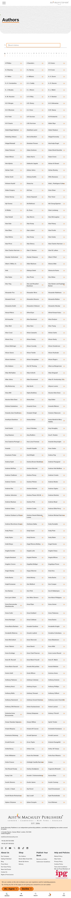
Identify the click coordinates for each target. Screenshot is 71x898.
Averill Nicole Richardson (13, 795)
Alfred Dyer (30, 312)
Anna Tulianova (53, 613)
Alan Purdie (52, 230)
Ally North (30, 386)
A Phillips (8, 63)
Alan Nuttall (9, 217)
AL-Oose (29, 210)
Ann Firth (30, 591)
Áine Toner (51, 197)
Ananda (7, 448)
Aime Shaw (52, 190)
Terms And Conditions (60, 866)
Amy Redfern (31, 435)
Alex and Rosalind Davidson (32, 285)
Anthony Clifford (53, 693)
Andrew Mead (52, 502)
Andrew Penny (31, 475)
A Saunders (30, 63)
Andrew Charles (10, 482)
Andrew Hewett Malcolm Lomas (35, 516)
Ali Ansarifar (9, 319)
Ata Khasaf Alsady (11, 769)
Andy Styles (9, 537)
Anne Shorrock (32, 640)
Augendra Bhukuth (54, 769)
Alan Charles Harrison (55, 243)
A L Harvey (30, 70)
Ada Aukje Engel (53, 143)
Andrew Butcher (53, 495)
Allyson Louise (53, 386)
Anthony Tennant (32, 693)
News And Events (6, 869)
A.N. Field (8, 116)
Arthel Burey (9, 749)
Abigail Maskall (10, 143)
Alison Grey (9, 339)
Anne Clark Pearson (33, 653)
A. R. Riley (30, 96)
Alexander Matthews (54, 292)
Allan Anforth (31, 373)
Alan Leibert (31, 230)
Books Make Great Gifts (25, 859)
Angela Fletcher (32, 557)
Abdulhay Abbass (11, 136)
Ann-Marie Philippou (55, 597)
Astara (50, 762)
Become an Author (42, 859)
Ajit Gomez (8, 203)
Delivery (21, 864)
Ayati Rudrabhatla (54, 795)
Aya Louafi (30, 795)
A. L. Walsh (51, 90)
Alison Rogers (53, 359)
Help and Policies (62, 853)
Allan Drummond (32, 379)
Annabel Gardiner (32, 626)
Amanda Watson (53, 406)
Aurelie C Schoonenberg (35, 775)
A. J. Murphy (9, 90)
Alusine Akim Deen (54, 393)
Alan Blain (8, 230)
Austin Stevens (10, 782)
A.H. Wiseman (9, 110)
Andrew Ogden (53, 488)
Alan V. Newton (32, 250)
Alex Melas (51, 277)
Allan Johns (9, 379)
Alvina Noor (30, 399)
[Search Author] (5, 45)
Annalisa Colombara (54, 633)
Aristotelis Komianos (55, 729)
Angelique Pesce (53, 564)
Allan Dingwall (53, 373)
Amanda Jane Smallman (13, 413)
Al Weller (8, 210)
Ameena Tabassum (54, 413)
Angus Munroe (31, 571)
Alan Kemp (30, 223)
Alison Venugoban (33, 359)
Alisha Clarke (52, 332)
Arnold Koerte (9, 742)
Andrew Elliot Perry (54, 508)
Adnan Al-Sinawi (53, 163)
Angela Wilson (53, 557)
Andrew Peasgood (54, 462)
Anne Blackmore (53, 640)
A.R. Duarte (9, 123)
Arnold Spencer (32, 735)
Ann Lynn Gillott (10, 597)
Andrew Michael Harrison (56, 515)
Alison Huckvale (53, 352)
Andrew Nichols (32, 488)
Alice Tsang (52, 326)
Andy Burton (31, 537)
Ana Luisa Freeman (33, 441)
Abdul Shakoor (53, 130)
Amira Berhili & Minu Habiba (55, 420)
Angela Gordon (10, 551)
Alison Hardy (52, 339)
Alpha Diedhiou (32, 393)
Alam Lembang (53, 210)
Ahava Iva (30, 183)
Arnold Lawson (53, 735)
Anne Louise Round (54, 653)
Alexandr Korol (10, 299)
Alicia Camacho (32, 332)
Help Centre (57, 859)
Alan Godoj (52, 237)
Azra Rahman (52, 802)
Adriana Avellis (31, 177)
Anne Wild (51, 646)
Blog (2, 861)
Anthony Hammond (11, 700)
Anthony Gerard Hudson (35, 700)
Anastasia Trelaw (10, 455)
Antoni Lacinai (53, 706)
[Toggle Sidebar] (4, 3)
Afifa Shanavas (53, 177)
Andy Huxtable (53, 524)
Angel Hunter (52, 544)
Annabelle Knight (53, 626)
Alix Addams (9, 366)
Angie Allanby (9, 571)
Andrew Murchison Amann (13, 524)
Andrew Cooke (31, 508)
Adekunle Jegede (32, 163)
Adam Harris (31, 157)
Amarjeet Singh (32, 413)
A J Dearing (9, 70)
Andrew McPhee (10, 468)
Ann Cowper (52, 584)
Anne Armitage (10, 653)
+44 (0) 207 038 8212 (7, 843)
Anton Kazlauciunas (33, 706)
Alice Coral (8, 332)
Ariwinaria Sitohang (11, 735)
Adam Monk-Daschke (55, 150)
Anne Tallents (9, 646)
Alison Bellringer (10, 346)
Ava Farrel (30, 789)
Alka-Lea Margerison (55, 366)
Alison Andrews (10, 359)
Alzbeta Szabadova (11, 406)
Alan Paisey (52, 223)
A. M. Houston (9, 96)
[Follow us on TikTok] (23, 848)
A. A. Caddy (30, 83)
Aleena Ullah (52, 263)
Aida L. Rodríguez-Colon (56, 183)
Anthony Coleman (32, 680)
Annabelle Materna (11, 633)
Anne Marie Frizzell (33, 660)
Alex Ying (8, 284)
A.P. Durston (31, 116)
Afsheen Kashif (10, 183)
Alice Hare (30, 326)
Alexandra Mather (54, 299)
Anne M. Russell (10, 660)
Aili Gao (29, 190)
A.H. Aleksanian (53, 103)
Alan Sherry (30, 243)
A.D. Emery (30, 103)
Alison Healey (31, 339)
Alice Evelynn (52, 319)
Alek (6, 270)
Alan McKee (9, 237)
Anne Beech (31, 646)
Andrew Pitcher (32, 482)
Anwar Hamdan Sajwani (13, 722)
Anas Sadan (52, 448)
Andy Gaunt (30, 530)
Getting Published (6, 859)
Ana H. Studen (53, 435)
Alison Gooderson (54, 346)
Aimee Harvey (9, 197)
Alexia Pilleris (9, 312)
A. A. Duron (52, 76)
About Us (5, 853)
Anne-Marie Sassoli (11, 666)
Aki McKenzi (31, 203)
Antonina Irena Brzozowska (10, 714)
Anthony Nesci (10, 686)
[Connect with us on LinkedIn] (27, 848)
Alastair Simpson (32, 257)
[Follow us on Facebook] (6, 848)
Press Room (4, 864)
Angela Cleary (52, 551)
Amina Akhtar (31, 419)
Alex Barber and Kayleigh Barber (56, 285)
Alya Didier (51, 399)
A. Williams (30, 76)
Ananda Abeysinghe (54, 441)
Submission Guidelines (43, 861)
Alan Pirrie (8, 243)
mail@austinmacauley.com (9, 837)
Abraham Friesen (32, 143)
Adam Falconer (10, 150)
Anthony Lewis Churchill (56, 700)
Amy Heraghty (53, 428)
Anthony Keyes (32, 686)
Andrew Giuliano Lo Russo (14, 515)
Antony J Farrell (53, 713)
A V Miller (8, 76)
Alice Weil (8, 326)
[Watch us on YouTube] (10, 848)
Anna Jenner (52, 604)
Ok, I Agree (9, 889)
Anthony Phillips (53, 686)
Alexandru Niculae (54, 306)
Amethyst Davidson (11, 419)
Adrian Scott (9, 177)
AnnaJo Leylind (32, 633)
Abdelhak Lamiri (32, 130)
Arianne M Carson (32, 729)
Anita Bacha (9, 577)
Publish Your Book (42, 854)
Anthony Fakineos (11, 680)
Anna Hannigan (10, 619)
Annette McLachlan (33, 666)
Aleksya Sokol (31, 270)
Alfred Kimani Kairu (54, 312)
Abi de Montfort (32, 136)
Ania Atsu (51, 571)
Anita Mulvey (31, 577)
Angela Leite (31, 551)
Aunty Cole (8, 775)
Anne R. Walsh (53, 660)
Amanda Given (31, 406)
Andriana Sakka (32, 524)
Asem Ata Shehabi (33, 755)
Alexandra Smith (10, 306)
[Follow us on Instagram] (2, 848)
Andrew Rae (9, 488)
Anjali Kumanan (10, 584)
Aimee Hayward (32, 197)
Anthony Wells (10, 693)
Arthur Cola (30, 749)
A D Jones (51, 63)
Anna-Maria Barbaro (11, 626)
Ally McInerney (10, 386)
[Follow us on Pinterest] (19, 848)
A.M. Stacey (52, 110)
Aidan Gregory (10, 190)
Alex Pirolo (30, 277)
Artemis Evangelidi (54, 742)
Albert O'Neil (52, 257)
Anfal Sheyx (9, 544)
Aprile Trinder (52, 722)
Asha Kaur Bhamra (54, 755)
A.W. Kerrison (31, 123)
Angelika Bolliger (32, 564)
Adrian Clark (9, 170)
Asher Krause (9, 762)
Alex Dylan (8, 277)
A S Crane (51, 70)
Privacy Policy (58, 861)
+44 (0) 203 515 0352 (7, 840)
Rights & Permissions (7, 874)
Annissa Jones (53, 673)
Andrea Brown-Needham (35, 462)
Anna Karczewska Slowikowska (11, 605)
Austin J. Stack (10, 789)
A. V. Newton (52, 96)
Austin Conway (53, 782)
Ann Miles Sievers (32, 597)
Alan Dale (8, 223)
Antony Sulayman (32, 713)
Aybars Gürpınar (10, 802)
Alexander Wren (32, 292)
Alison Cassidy (31, 346)
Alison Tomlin (31, 352)
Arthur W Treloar (53, 749)
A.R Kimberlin (52, 116)
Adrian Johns (31, 170)
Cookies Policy (58, 864)
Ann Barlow (9, 591)
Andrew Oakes (10, 508)
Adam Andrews (32, 150)
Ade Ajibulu (9, 163)
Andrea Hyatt (9, 462)
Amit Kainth (9, 428)
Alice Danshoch (32, 319)
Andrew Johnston (11, 495)
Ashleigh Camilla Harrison (35, 762)
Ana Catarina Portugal (12, 441)
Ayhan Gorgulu (32, 802)
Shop (21, 853)
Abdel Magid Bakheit (12, 130)
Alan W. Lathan (53, 250)
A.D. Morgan (9, 103)
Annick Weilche (53, 666)
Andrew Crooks (53, 475)
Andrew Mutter (53, 482)
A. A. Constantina (10, 83)
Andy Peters (9, 530)
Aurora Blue (52, 775)
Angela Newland (10, 557)
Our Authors (22, 856)
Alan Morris (30, 217)
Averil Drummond (54, 789)
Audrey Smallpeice (33, 769)
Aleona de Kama (53, 270)
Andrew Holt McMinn (55, 468)
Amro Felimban (32, 428)
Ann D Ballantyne (54, 591)
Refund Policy (58, 856)
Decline (25, 889)
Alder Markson (31, 263)
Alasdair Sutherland (11, 257)
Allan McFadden (10, 373)
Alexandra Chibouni (33, 306)
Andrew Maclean (10, 502)
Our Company (5, 856)
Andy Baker (52, 537)
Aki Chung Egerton (54, 203)
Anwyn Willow (31, 722)
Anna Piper (30, 604)
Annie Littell (9, 673)
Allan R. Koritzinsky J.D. (56, 379)
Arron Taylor (31, 742)
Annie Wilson (31, 673)
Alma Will (8, 393)
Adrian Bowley (53, 170)
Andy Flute (51, 530)
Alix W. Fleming (32, 366)
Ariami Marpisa (10, 729)
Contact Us (4, 872)
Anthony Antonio (53, 680)
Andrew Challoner (11, 475)
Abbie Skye (52, 123)
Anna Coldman (31, 619)
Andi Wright (30, 455)
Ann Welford (31, 584)
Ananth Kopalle (32, 448)
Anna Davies (52, 619)
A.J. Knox (30, 110)
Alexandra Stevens (33, 299)
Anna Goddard (31, 613)
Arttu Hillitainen (10, 755)
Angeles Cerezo (10, 564)
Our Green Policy (6, 866)
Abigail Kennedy (53, 136)
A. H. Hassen (52, 83)
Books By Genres (24, 861)
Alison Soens (9, 352)
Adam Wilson (9, 157)
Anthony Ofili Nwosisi (12, 706)
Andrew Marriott (32, 468)
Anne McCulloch (10, 640)
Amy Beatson (9, 435)
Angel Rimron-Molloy (33, 544)
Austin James (31, 782)
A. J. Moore (30, 90)
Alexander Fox (10, 292)
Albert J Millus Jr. (10, 263)
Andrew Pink (31, 502)
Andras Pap (52, 455)
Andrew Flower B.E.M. (34, 495)
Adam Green (52, 157)
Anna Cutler (9, 613)
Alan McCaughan (53, 217)
